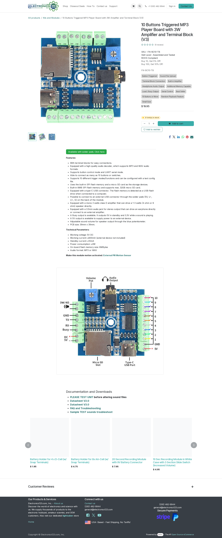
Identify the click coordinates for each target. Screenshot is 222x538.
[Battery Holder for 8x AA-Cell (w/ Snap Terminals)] (63, 437)
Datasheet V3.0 (79, 404)
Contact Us (186, 6)
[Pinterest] (187, 136)
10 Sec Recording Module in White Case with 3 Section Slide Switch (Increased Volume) (145, 462)
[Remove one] (144, 123)
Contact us (90, 503)
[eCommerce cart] (133, 6)
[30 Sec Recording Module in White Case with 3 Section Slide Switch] (188, 437)
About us (58, 503)
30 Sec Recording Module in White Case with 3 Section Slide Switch (187, 462)
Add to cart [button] (177, 123)
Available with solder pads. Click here (86, 152)
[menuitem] (65, 6)
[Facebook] (170, 136)
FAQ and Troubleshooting (85, 408)
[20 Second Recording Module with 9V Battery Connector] (104, 437)
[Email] (191, 136)
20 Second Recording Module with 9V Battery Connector (102, 461)
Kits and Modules (51, 18)
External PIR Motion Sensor (117, 255)
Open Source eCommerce (183, 534)
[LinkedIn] (178, 136)
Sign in (172, 6)
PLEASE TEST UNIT (81, 397)
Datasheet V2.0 (79, 400)
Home (31, 522)
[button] (139, 6)
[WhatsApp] (183, 136)
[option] (84, 445)
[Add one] (154, 123)
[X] (173, 136)
